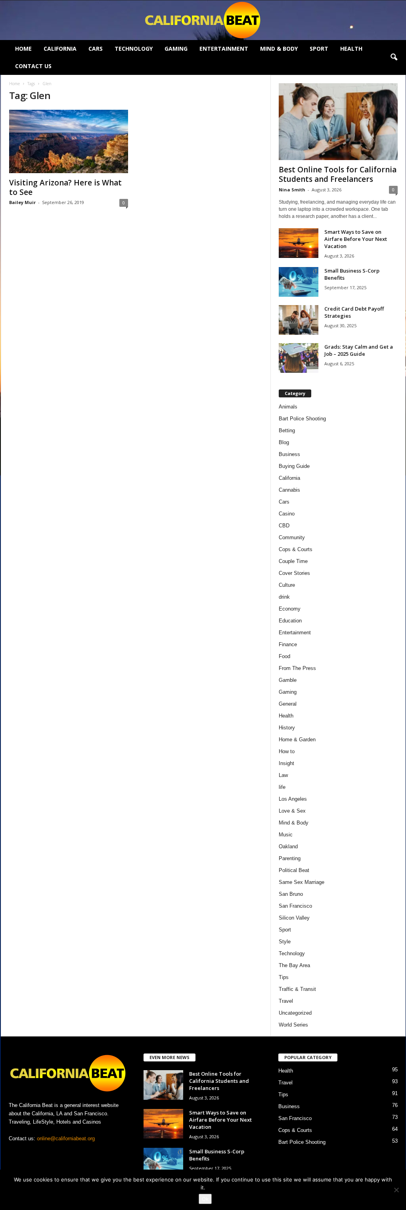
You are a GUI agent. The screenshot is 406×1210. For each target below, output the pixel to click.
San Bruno (291, 894)
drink (284, 597)
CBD (284, 526)
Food (284, 656)
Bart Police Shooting (302, 419)
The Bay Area (294, 965)
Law (283, 775)
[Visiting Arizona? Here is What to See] (68, 141)
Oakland (288, 846)
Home (23, 48)
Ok (205, 1199)
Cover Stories (294, 573)
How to (287, 751)
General (288, 704)
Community (292, 537)
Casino (287, 514)
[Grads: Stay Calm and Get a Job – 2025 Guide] (298, 358)
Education (290, 621)
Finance (288, 644)
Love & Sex (292, 811)
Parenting (290, 858)
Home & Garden (297, 739)
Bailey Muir (22, 202)
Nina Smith (292, 190)
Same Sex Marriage (301, 882)
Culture (287, 585)
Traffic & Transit (297, 989)
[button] (393, 57)
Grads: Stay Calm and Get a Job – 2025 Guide (358, 350)
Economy (290, 609)
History (287, 728)
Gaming (176, 48)
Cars (95, 48)
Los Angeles (293, 799)
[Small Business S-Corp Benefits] (298, 282)
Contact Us (33, 66)
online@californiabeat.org (66, 1138)
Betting (287, 430)
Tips (284, 977)
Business (289, 454)
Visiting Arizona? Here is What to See (65, 187)
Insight (286, 763)
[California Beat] (203, 20)
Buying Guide (294, 466)
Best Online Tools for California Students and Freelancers (337, 174)
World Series (293, 1025)
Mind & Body (279, 48)
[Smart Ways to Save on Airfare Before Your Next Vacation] (298, 243)
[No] (396, 1190)
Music (286, 835)
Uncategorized (295, 1013)
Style (285, 942)
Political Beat (294, 870)
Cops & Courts (295, 549)
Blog (284, 442)
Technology (134, 48)
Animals (288, 407)
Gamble (288, 680)
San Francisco (295, 906)
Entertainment (223, 48)
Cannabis (289, 490)
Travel (286, 1001)
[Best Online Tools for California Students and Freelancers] (338, 121)
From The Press (297, 668)
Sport (319, 48)
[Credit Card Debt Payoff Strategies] (298, 320)
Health (351, 48)
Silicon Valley (294, 918)
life (282, 787)
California (60, 48)
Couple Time (293, 561)
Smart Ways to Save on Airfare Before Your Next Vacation (355, 239)
